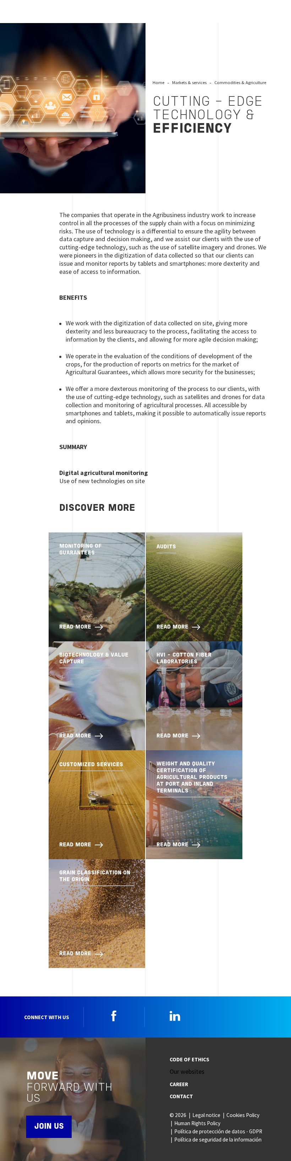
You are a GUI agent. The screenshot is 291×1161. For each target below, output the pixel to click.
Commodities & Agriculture (240, 82)
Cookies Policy (242, 1115)
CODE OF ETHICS (189, 1059)
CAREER (179, 1084)
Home (158, 82)
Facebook (114, 1016)
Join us (49, 1126)
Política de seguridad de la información (218, 1139)
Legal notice (206, 1115)
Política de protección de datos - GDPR (218, 1131)
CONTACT (181, 1096)
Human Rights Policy (197, 1123)
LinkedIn (175, 1016)
